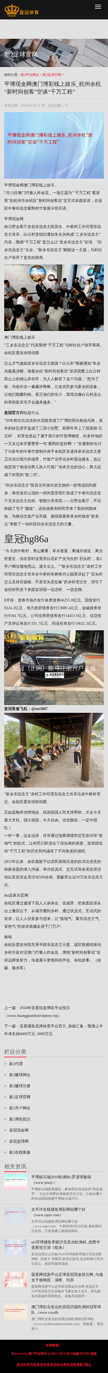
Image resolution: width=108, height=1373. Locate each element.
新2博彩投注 (17, 1119)
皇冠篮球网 (16, 1141)
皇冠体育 (43, 1365)
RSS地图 (72, 1354)
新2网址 (85, 1365)
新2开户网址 (17, 1108)
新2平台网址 (30, 75)
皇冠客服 (73, 1365)
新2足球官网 (52, 75)
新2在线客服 (17, 1152)
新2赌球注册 (17, 1086)
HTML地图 (88, 1354)
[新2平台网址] (21, 7)
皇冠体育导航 (27, 1365)
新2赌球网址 (17, 1075)
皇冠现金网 (16, 1130)
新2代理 (13, 1064)
